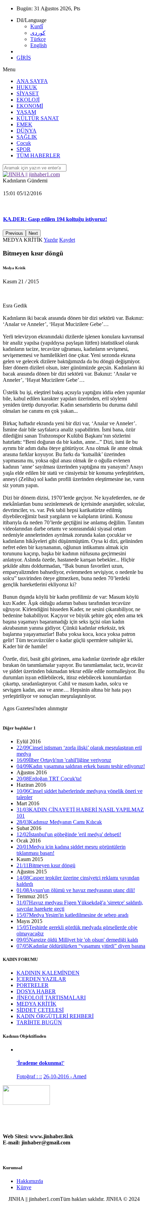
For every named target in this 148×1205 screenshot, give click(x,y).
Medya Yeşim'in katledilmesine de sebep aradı (72, 915)
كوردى (37, 33)
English (38, 45)
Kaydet (67, 240)
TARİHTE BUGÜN (39, 1022)
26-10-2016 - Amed (64, 1076)
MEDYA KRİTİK (36, 1004)
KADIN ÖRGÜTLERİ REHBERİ (55, 1016)
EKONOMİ (30, 106)
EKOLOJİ (28, 100)
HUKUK (27, 87)
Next (33, 233)
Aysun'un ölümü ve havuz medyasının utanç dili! (76, 890)
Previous (14, 233)
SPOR (24, 149)
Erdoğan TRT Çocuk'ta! (49, 779)
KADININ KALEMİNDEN (48, 973)
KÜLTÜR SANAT (38, 118)
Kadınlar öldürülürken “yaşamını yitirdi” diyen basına (81, 946)
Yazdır (51, 240)
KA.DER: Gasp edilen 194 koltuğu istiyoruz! (55, 197)
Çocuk (24, 143)
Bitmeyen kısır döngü (46, 865)
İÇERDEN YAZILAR (41, 979)
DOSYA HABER (36, 991)
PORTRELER (33, 985)
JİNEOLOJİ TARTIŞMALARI (51, 997)
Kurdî (36, 26)
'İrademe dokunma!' (40, 1063)
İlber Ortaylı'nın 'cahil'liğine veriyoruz (64, 760)
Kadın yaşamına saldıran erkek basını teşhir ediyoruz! (81, 766)
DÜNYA (26, 131)
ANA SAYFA (32, 81)
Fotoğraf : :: (29, 1076)
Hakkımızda (30, 1181)
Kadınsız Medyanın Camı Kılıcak (59, 822)
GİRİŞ (24, 58)
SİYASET (28, 93)
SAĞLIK (27, 137)
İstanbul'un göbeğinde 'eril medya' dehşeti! (69, 834)
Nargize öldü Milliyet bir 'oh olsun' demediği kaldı (77, 940)
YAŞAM (26, 112)
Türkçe (38, 39)
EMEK (24, 124)
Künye (24, 1187)
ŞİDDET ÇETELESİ (40, 1010)
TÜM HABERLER (38, 155)
